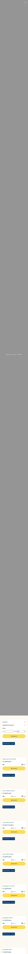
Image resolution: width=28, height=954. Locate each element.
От (3, 731)
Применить (14, 736)
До (14, 731)
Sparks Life (8, 354)
